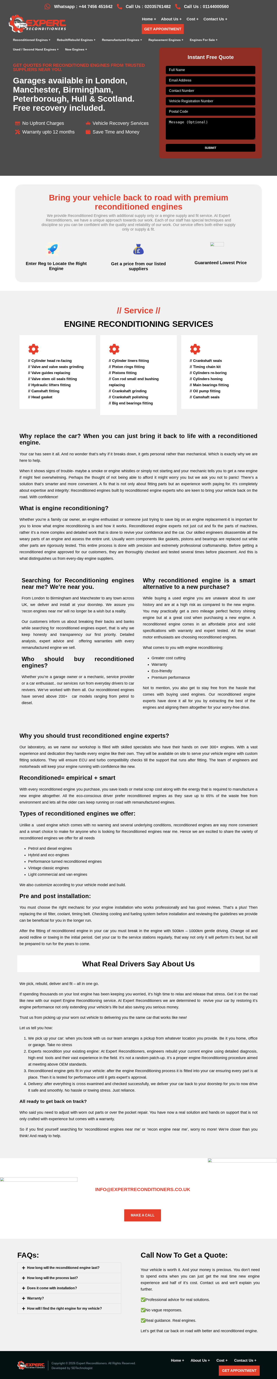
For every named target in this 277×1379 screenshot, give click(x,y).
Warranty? (35, 1298)
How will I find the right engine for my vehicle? (64, 1308)
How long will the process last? (52, 1278)
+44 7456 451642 (96, 6)
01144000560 (216, 6)
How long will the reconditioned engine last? (63, 1268)
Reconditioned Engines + (31, 40)
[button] (69, 1268)
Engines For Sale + (203, 40)
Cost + (193, 19)
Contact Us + (215, 19)
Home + (149, 19)
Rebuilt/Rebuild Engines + (76, 40)
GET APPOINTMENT (162, 29)
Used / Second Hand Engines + (36, 49)
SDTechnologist (81, 1368)
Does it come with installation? (52, 1288)
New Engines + (76, 49)
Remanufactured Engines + (122, 40)
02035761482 (158, 6)
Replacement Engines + (165, 40)
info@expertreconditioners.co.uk (142, 1189)
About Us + (171, 19)
